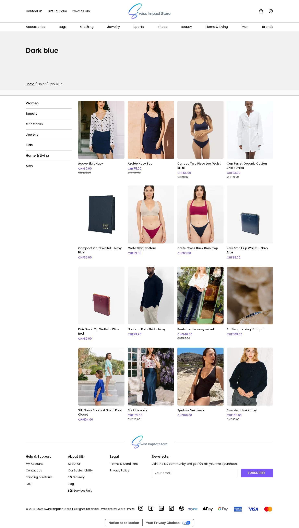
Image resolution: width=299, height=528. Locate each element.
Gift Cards (34, 124)
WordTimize (126, 509)
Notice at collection (124, 523)
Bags (63, 26)
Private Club (81, 11)
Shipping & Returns (39, 477)
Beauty (186, 26)
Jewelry (113, 26)
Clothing (87, 26)
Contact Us (34, 11)
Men (244, 26)
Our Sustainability (80, 470)
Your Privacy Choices (163, 523)
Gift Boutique (57, 11)
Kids (29, 145)
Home (30, 84)
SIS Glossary (76, 477)
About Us (74, 464)
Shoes (162, 26)
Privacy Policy (119, 470)
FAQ (29, 484)
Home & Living (217, 26)
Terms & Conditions (124, 464)
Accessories (35, 26)
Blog (71, 484)
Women (32, 103)
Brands (267, 26)
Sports (138, 26)
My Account (34, 464)
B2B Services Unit (80, 491)
